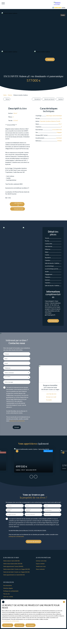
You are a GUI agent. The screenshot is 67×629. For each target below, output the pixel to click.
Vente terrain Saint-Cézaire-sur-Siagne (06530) (16, 572)
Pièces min (48, 514)
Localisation (48, 510)
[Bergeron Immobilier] (59, 3)
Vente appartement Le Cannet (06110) (14, 574)
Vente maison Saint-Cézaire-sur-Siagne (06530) (16, 569)
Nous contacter (40, 569)
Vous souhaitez (7, 376)
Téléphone (7, 368)
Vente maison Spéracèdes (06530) (12, 563)
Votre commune (9, 372)
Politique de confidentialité (10, 591)
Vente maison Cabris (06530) (11, 561)
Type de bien (28, 509)
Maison (10, 95)
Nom (6, 358)
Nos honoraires (7, 585)
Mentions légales (8, 588)
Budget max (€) (11, 514)
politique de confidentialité (17, 421)
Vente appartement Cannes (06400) (13, 566)
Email (6, 363)
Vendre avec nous (41, 566)
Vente (5, 95)
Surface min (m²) (30, 514)
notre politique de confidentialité (10, 621)
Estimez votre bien (41, 561)
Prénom (7, 354)
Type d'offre (9, 509)
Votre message (9, 382)
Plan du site (6, 594)
